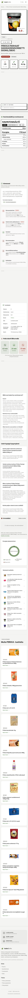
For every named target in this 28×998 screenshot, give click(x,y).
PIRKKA (12, 317)
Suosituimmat (5, 969)
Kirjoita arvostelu (22, 518)
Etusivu (2, 6)
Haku (3, 973)
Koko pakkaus (12, 125)
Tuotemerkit (5, 971)
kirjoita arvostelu (5, 536)
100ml (4, 125)
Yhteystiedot (5, 985)
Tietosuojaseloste (6, 983)
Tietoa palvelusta (6, 980)
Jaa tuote (7, 42)
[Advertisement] (14, 87)
